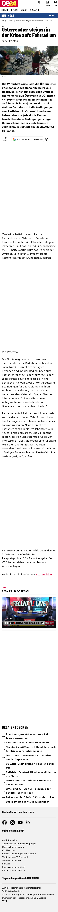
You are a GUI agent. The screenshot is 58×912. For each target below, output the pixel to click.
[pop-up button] (47, 623)
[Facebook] (4, 822)
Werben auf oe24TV (11, 860)
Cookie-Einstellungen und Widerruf (19, 854)
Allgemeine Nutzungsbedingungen (19, 844)
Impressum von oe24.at (13, 867)
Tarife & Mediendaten (12, 891)
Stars (24, 9)
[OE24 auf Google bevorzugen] (46, 139)
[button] (29, 612)
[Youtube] (20, 822)
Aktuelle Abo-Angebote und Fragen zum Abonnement (28, 895)
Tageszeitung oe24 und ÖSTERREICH (20, 878)
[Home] (3, 21)
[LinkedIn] (28, 822)
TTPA (4, 901)
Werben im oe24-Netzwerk (15, 857)
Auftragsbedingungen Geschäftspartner (21, 888)
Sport (14, 9)
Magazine (35, 9)
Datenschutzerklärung (13, 847)
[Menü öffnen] (55, 10)
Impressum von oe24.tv (13, 870)
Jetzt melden (44, 575)
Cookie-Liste (8, 850)
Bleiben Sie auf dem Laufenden (18, 812)
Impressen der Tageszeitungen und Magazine (24, 898)
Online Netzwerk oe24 (13, 830)
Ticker (4, 9)
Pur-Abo (6, 864)
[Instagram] (12, 822)
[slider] (16, 623)
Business (7, 16)
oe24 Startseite (9, 840)
